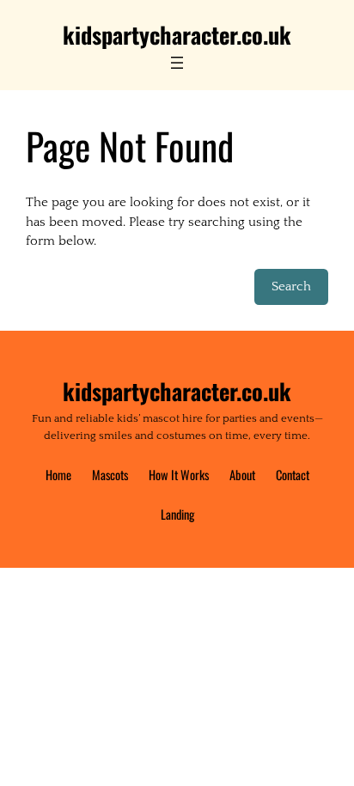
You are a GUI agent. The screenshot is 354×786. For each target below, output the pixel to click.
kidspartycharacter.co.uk (177, 34)
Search (291, 287)
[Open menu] (177, 62)
